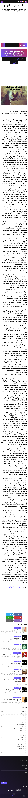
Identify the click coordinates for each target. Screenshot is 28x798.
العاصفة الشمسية (13, 724)
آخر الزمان (15, 59)
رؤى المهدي (13, 735)
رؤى (13, 733)
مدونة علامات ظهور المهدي (14, 587)
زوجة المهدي (13, 737)
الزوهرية (13, 719)
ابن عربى (13, 713)
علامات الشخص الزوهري (15, 671)
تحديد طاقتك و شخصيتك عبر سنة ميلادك (12, 654)
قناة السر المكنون (13, 746)
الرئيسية (22, 45)
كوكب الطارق (13, 748)
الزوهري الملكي (17, 638)
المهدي (13, 726)
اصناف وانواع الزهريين (16, 663)
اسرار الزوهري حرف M (15, 629)
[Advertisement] (14, 28)
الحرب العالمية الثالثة (13, 715)
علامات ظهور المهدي (14, 5)
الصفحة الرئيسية (21, 59)
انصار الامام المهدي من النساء (13, 728)
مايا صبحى (13, 750)
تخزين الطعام (13, 730)
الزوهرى (13, 717)
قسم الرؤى (13, 741)
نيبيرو (13, 752)
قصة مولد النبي (13, 744)
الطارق (13, 722)
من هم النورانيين (17, 646)
